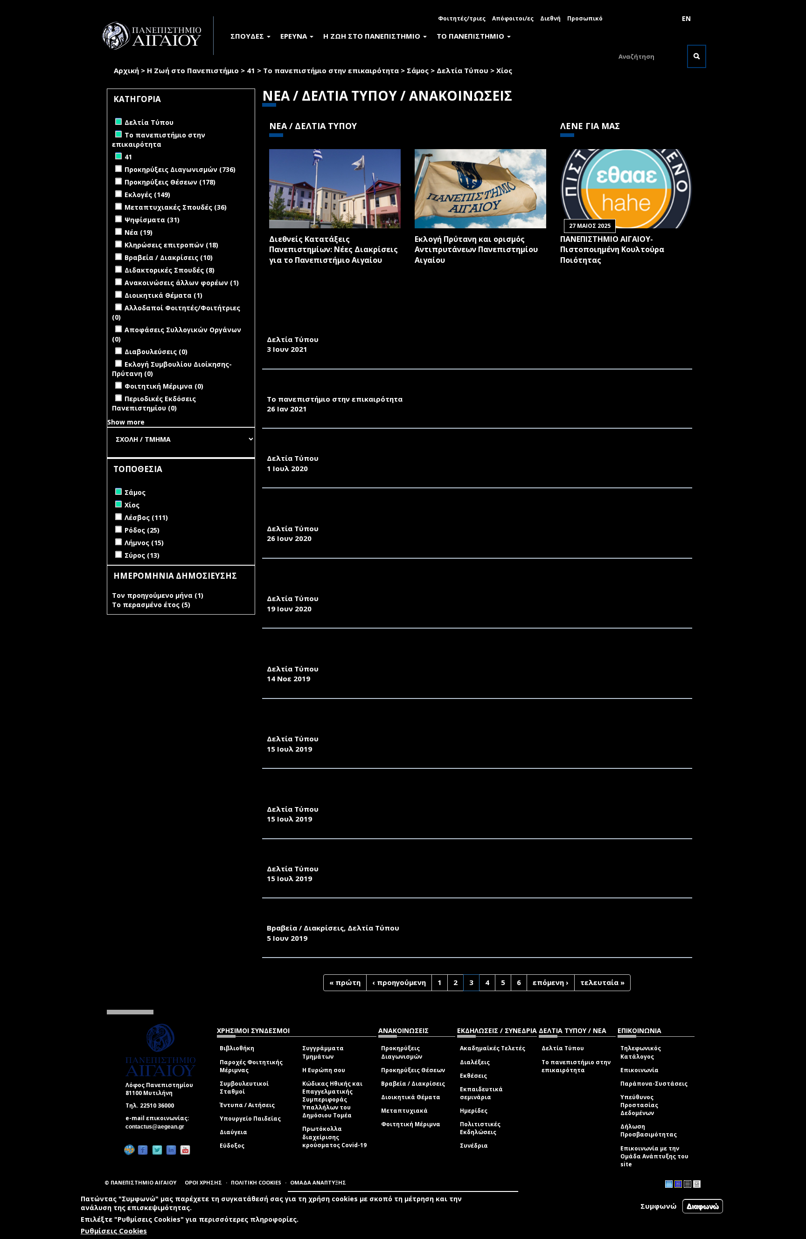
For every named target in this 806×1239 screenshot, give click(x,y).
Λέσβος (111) (146, 517)
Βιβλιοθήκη (237, 1048)
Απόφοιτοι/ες (513, 18)
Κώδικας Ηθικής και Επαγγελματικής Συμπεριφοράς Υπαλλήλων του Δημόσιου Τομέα (332, 1100)
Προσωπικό (585, 18)
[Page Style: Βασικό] (669, 1184)
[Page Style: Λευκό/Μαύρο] (687, 1184)
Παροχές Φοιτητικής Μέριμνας (251, 1066)
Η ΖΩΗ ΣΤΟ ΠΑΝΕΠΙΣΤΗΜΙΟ (372, 36)
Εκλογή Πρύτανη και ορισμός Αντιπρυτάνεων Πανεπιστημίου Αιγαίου (476, 250)
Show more (126, 422)
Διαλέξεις (475, 1062)
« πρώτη (345, 982)
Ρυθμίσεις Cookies (114, 1231)
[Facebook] (143, 1150)
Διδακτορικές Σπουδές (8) (170, 270)
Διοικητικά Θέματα (410, 1097)
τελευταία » (602, 982)
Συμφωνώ (658, 1206)
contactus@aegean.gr (157, 1126)
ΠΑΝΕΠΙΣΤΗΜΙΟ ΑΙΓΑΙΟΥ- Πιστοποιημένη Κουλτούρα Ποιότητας (612, 250)
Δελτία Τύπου (462, 70)
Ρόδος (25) (142, 530)
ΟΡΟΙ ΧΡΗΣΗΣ (203, 1182)
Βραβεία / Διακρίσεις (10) (169, 257)
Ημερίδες (473, 1111)
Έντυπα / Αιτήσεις (247, 1105)
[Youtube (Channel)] (185, 1150)
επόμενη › (551, 982)
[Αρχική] (157, 35)
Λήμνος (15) (144, 542)
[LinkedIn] (171, 1150)
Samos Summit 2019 (306, 858)
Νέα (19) (139, 232)
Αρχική (126, 70)
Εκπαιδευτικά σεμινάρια (481, 1093)
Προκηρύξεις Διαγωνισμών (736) (180, 169)
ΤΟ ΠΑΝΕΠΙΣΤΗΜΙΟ (471, 36)
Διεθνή (550, 18)
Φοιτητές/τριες (462, 18)
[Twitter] (157, 1150)
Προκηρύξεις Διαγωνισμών (401, 1052)
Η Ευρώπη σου (323, 1070)
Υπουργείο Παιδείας (250, 1119)
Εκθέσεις (473, 1076)
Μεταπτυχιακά (404, 1111)
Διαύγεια (233, 1132)
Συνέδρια (474, 1146)
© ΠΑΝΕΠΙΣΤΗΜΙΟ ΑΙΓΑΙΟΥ (140, 1182)
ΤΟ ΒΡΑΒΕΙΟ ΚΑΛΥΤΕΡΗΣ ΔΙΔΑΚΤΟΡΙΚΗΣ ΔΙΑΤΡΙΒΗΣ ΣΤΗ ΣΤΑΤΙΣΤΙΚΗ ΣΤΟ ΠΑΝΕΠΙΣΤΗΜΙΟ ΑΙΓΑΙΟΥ (448, 917)
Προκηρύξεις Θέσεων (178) (170, 182)
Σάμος (418, 70)
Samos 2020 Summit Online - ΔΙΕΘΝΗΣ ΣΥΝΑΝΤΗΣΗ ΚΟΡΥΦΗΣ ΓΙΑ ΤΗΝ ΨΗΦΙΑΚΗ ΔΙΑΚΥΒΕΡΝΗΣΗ (450, 448)
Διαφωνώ (703, 1206)
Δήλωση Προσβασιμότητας (648, 1130)
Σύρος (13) (142, 555)
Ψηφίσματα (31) (152, 219)
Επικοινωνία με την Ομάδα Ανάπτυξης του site (654, 1156)
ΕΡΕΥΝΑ (294, 36)
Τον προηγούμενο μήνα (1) (157, 595)
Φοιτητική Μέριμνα (410, 1124)
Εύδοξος (232, 1146)
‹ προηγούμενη (399, 982)
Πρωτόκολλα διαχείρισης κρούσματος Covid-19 (334, 1137)
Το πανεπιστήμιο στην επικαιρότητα (331, 70)
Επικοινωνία (639, 1070)
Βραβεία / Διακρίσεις (413, 1084)
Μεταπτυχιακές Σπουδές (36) (176, 207)
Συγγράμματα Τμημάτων (323, 1052)
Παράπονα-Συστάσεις (654, 1084)
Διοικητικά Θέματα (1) (163, 295)
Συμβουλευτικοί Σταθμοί (244, 1087)
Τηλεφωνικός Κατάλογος (640, 1052)
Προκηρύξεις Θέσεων (413, 1070)
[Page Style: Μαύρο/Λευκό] (697, 1184)
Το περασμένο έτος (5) (151, 604)
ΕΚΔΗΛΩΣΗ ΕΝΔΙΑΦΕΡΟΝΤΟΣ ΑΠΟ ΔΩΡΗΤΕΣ (349, 329)
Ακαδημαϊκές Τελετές (492, 1048)
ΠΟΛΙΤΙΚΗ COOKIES (256, 1182)
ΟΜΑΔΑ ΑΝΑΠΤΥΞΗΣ (318, 1182)
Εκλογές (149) (147, 194)
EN (686, 18)
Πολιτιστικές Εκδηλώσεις (480, 1128)
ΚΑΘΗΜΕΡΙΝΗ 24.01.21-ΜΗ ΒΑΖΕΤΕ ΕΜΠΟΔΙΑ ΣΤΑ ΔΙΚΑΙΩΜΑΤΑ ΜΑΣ (391, 388)
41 (251, 70)
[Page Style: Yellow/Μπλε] (678, 1184)
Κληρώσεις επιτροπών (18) (171, 244)
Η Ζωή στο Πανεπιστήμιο (193, 70)
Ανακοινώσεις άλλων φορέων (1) (182, 282)
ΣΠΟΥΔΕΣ (248, 36)
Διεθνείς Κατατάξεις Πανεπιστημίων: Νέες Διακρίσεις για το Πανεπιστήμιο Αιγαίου (333, 250)
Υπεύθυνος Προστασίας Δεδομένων (639, 1105)
